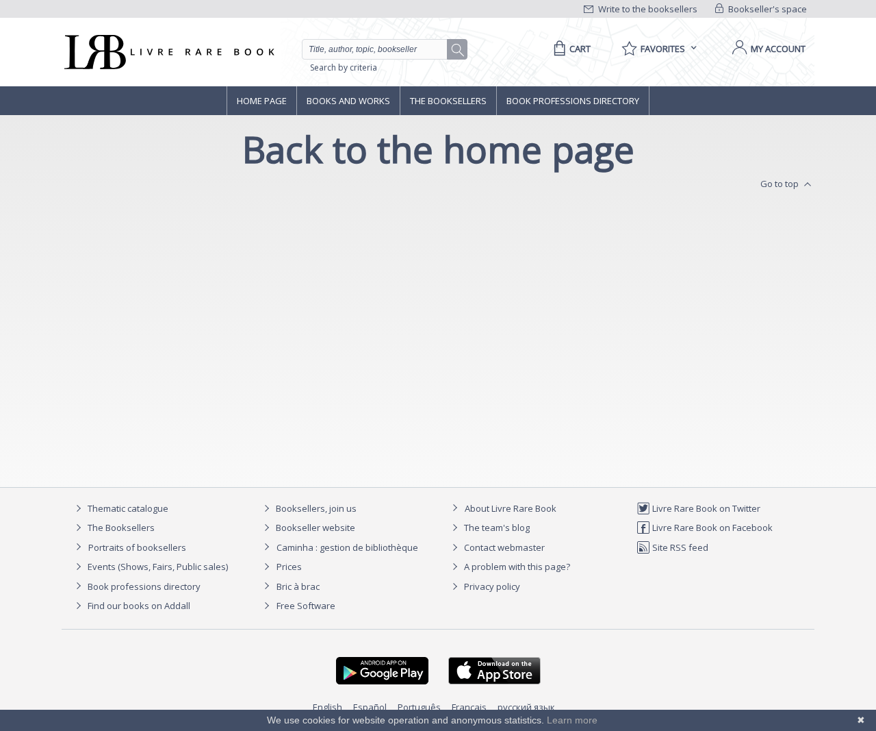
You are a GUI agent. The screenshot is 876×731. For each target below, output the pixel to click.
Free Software (305, 605)
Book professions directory (572, 101)
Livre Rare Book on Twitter (705, 508)
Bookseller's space (766, 9)
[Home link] (168, 52)
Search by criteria (343, 67)
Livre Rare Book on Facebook (711, 527)
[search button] (458, 50)
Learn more (572, 720)
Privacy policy (491, 586)
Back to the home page (438, 149)
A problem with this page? (516, 566)
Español (370, 707)
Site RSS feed (679, 547)
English (327, 707)
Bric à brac (298, 586)
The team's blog (496, 527)
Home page (262, 101)
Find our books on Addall (138, 605)
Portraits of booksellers (137, 547)
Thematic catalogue (127, 508)
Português (419, 707)
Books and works (348, 101)
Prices (289, 566)
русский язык (526, 707)
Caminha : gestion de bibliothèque (347, 547)
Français (469, 707)
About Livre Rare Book (510, 508)
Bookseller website (314, 527)
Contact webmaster (503, 547)
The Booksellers (448, 101)
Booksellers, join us (315, 508)
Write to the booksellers (646, 9)
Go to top (780, 183)
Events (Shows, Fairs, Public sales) (157, 566)
